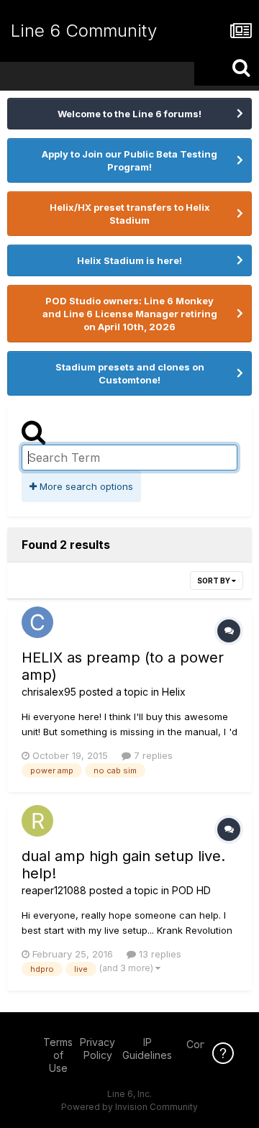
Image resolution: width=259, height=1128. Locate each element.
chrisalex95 (49, 692)
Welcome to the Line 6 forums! (129, 113)
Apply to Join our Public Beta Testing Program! (129, 160)
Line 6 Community (84, 30)
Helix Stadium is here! (129, 260)
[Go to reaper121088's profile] (37, 821)
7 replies (152, 755)
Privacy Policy (97, 1048)
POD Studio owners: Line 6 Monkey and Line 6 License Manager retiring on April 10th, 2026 (129, 313)
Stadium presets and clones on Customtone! (129, 373)
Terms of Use (58, 1055)
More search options (85, 486)
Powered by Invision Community (129, 1106)
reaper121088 (54, 890)
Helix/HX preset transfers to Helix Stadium (130, 213)
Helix (174, 692)
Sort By (214, 580)
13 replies (158, 954)
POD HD (191, 890)
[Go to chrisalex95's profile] (37, 622)
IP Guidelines (147, 1048)
